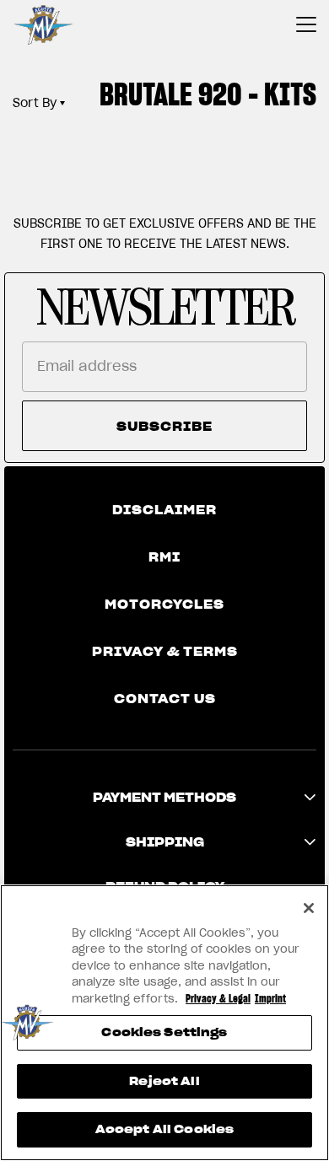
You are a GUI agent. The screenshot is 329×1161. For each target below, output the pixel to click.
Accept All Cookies (164, 1129)
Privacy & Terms (165, 651)
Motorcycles (164, 604)
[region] (164, 1022)
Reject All (164, 1081)
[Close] (308, 908)
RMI (164, 557)
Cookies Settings (164, 1032)
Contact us (165, 699)
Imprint (270, 999)
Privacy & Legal (218, 999)
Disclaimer (164, 510)
